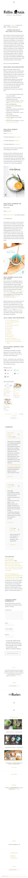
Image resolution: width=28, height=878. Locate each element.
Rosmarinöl (17, 137)
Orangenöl (17, 144)
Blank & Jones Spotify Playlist (13, 339)
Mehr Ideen (14, 767)
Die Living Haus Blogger (10, 434)
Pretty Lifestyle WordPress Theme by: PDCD (17, 876)
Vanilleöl (17, 140)
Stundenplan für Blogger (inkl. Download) (8, 390)
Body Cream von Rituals (12, 122)
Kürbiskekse (10, 309)
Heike (11, 528)
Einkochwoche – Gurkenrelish (14, 732)
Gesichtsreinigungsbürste (15, 102)
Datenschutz (13, 855)
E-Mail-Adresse (9, 628)
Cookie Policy (13, 856)
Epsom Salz (9, 133)
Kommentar (8, 610)
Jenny (9, 484)
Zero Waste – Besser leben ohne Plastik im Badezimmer (14, 763)
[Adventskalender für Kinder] (8, 401)
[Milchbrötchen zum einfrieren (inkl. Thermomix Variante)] (17, 385)
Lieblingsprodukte (14, 858)
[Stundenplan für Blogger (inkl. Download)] (8, 385)
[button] (8, 370)
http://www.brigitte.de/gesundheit (13, 565)
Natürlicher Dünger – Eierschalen (14, 747)
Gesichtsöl (9, 118)
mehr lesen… (19, 675)
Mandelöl (8, 211)
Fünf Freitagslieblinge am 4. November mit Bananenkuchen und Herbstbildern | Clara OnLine (14, 575)
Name (6, 623)
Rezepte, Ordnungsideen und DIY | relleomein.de (14, 12)
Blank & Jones (16, 291)
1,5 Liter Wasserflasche (12, 320)
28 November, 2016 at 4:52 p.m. (13, 438)
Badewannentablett (11, 338)
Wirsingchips (19, 309)
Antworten (10, 476)
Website (7, 634)
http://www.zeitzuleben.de (13, 563)
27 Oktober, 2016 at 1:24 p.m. (13, 530)
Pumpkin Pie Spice (10, 214)
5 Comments (14, 415)
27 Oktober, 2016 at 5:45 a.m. (11, 487)
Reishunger (17, 789)
